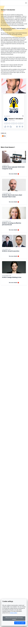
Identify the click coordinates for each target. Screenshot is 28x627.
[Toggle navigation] (26, 3)
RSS (4, 136)
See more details (13, 173)
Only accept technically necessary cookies (14, 618)
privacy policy (13, 612)
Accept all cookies (19, 622)
